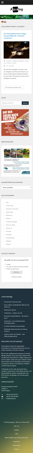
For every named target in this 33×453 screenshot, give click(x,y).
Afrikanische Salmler (10, 310)
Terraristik (8, 231)
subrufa (14, 63)
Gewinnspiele (9, 212)
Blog (7, 202)
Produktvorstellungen (11, 221)
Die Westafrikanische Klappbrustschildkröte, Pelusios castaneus (15, 36)
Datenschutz (16, 445)
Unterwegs (9, 234)
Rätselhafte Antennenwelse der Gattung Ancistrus (15, 330)
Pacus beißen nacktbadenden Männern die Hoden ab (16, 306)
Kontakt (16, 430)
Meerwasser (9, 215)
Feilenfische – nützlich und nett (13, 313)
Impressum (16, 441)
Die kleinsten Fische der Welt (12, 302)
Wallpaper (8, 241)
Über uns (16, 426)
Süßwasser (9, 228)
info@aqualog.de (11, 398)
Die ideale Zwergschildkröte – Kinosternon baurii (16, 317)
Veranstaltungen (10, 238)
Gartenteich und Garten (12, 209)
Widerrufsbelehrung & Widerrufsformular (16, 437)
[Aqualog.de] (16, 12)
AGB (16, 434)
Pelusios (9, 63)
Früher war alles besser (13, 269)
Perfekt (8, 264)
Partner (16, 449)
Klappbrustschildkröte (18, 61)
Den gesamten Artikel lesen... (13, 87)
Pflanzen (8, 218)
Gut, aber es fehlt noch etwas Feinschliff (17, 266)
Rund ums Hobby (10, 225)
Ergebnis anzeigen (16, 276)
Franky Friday (9, 205)
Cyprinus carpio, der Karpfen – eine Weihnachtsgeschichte (14, 335)
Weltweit (8, 244)
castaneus (9, 61)
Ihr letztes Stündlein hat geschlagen (14, 326)
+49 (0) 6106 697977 (12, 394)
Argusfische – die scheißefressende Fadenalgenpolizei (14, 322)
